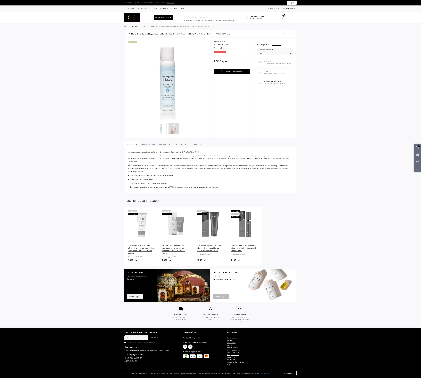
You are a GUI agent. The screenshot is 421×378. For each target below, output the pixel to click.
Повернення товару (233, 355)
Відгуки (174, 8)
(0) (221, 48)
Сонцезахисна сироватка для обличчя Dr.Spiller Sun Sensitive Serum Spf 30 (244, 248)
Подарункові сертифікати (235, 362)
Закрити (292, 3)
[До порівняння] (290, 33)
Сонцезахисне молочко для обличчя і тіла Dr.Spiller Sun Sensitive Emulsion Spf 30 (209, 248)
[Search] (185, 17)
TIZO (223, 41)
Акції (182, 8)
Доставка (130, 8)
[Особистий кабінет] (417, 168)
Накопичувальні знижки (272, 81)
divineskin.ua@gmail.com (192, 351)
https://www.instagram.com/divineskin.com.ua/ (190, 346)
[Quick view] (155, 210)
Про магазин (142, 8)
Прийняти (288, 373)
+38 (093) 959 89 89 (257, 16)
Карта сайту (231, 357)
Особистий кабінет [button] (288, 8)
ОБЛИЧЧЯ (150, 26)
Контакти (164, 8)
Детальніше (169, 3)
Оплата (154, 8)
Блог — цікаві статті (233, 350)
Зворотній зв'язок (233, 352)
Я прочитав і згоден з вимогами (141, 342)
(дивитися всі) (276, 45)
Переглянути (134, 297)
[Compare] (155, 218)
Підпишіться (154, 338)
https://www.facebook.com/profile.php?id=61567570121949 (185, 346)
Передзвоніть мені (130, 361)
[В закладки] (284, 33)
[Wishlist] (155, 214)
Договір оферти (138, 342)
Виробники (231, 359)
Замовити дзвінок (256, 18)
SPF (157, 26)
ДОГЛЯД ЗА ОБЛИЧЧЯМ (136, 26)
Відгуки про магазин (234, 338)
